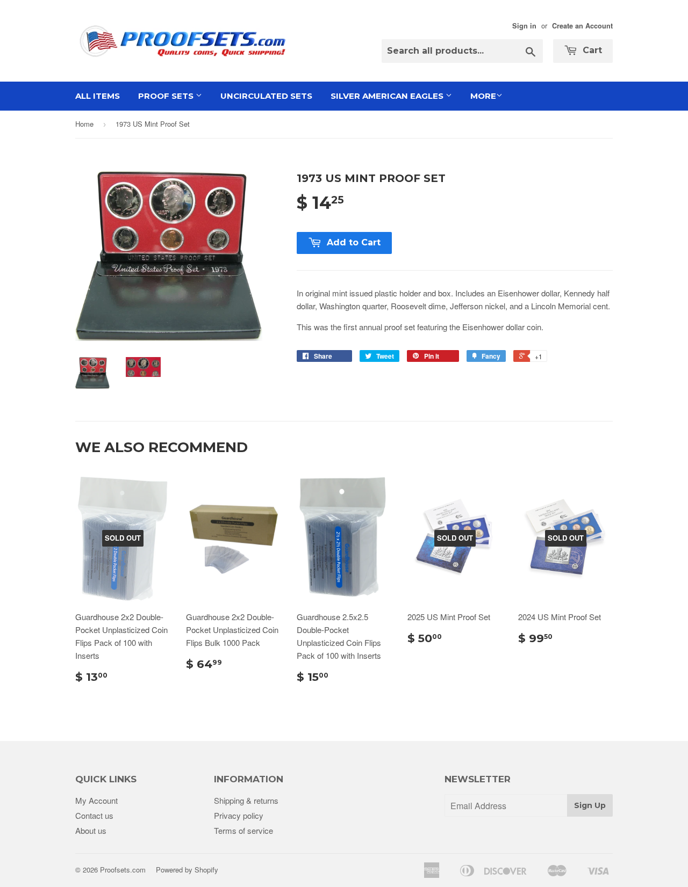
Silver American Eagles (388, 96)
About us (90, 830)
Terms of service (243, 830)
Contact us (94, 815)
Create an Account (582, 26)
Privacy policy (238, 815)
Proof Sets (167, 96)
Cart (591, 50)
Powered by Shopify (187, 869)
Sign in (524, 26)
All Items (97, 96)
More (483, 96)
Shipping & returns (246, 800)
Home (84, 124)
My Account (96, 800)
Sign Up (590, 805)
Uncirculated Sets (266, 96)
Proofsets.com (123, 869)
